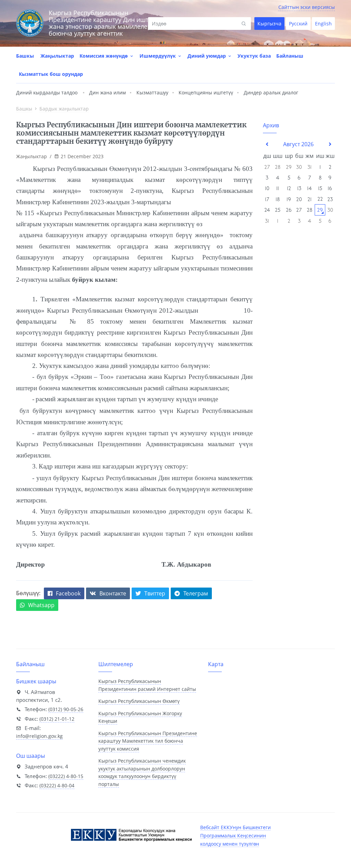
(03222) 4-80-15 (65, 776)
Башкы (25, 56)
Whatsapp (41, 605)
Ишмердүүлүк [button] (158, 56)
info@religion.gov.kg (39, 736)
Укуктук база (254, 56)
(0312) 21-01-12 (56, 719)
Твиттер (154, 593)
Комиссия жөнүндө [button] (104, 56)
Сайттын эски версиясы (306, 7)
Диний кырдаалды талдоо (46, 92)
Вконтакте (112, 593)
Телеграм (195, 593)
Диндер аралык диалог (271, 92)
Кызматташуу (152, 92)
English (323, 23)
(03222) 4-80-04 (56, 785)
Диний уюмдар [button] (207, 56)
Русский (298, 23)
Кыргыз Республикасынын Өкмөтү (139, 701)
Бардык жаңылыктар (64, 108)
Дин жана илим (107, 92)
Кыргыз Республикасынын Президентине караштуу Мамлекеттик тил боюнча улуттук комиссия (147, 741)
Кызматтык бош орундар (51, 74)
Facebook (68, 593)
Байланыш (289, 56)
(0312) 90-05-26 (65, 709)
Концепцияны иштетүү (206, 92)
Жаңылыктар (57, 56)
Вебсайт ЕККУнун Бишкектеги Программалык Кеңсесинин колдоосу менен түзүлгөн (235, 835)
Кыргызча (269, 23)
